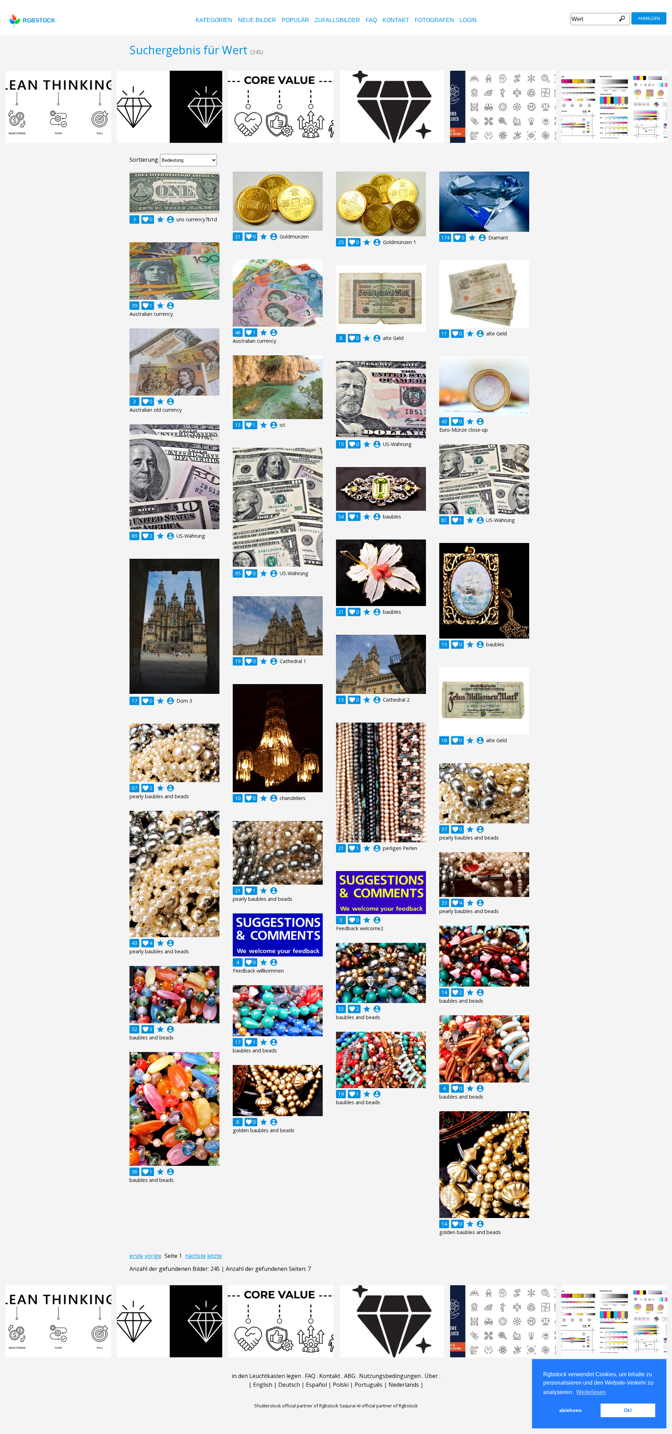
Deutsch (289, 1384)
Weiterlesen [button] (591, 1392)
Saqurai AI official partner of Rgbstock (379, 1405)
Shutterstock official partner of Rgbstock (296, 1405)
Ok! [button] (628, 1410)
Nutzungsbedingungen (390, 1376)
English (262, 1384)
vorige (153, 1256)
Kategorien (214, 20)
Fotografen (434, 20)
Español (316, 1384)
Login (468, 20)
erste (136, 1256)
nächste (195, 1256)
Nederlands (403, 1384)
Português (369, 1384)
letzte (214, 1256)
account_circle (170, 219)
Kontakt (396, 20)
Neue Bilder (257, 20)
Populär (295, 20)
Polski (341, 1384)
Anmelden (649, 18)
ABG (349, 1376)
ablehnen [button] (570, 1410)
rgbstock (39, 20)
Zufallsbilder (337, 20)
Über (431, 1376)
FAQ (371, 20)
